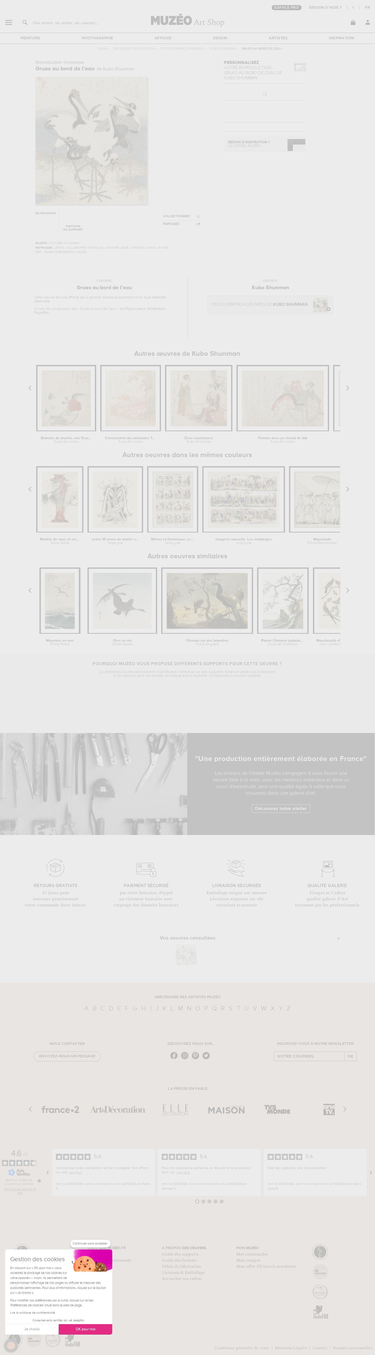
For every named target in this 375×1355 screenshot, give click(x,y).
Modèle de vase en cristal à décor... (60, 541)
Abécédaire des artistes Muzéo (188, 997)
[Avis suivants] (370, 1172)
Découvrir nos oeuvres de (259, 304)
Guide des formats (179, 1260)
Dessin (220, 38)
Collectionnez (176, 216)
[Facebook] (175, 1058)
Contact (319, 1348)
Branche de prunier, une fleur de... (66, 440)
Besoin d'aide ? (325, 7)
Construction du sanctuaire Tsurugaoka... (130, 440)
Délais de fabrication (181, 1266)
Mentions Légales (291, 1348)
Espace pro (286, 7)
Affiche (163, 38)
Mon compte (248, 1260)
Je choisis (32, 1329)
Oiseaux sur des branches (207, 642)
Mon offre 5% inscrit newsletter (266, 1266)
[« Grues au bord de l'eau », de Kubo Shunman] (186, 954)
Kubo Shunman (223, 48)
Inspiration (341, 38)
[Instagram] (186, 1058)
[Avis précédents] (47, 1172)
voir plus (75, 1172)
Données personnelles (352, 1348)
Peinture (30, 38)
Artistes (278, 38)
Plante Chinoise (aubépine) (283, 642)
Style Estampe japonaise (182, 48)
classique (109, 297)
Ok (350, 1056)
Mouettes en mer (60, 642)
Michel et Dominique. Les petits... (172, 541)
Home (102, 48)
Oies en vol (122, 642)
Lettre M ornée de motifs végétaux (115, 541)
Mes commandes (252, 1254)
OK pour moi (85, 1329)
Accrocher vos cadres (182, 1278)
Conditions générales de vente (241, 1348)
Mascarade (322, 541)
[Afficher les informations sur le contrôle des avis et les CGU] (39, 1181)
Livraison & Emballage (183, 1272)
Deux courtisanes (198, 440)
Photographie (97, 38)
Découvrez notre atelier (281, 808)
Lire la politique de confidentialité (32, 1312)
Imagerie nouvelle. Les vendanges (244, 541)
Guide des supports (180, 1254)
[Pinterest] (196, 1058)
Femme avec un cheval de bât (282, 440)
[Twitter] (207, 1058)
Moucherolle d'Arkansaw (336, 642)
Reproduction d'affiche (134, 48)
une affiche (70, 297)
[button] (11, 1346)
